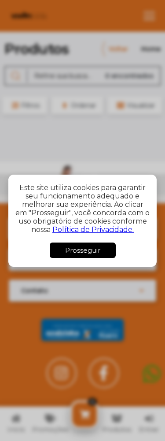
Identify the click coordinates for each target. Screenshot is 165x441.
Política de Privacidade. (93, 229)
